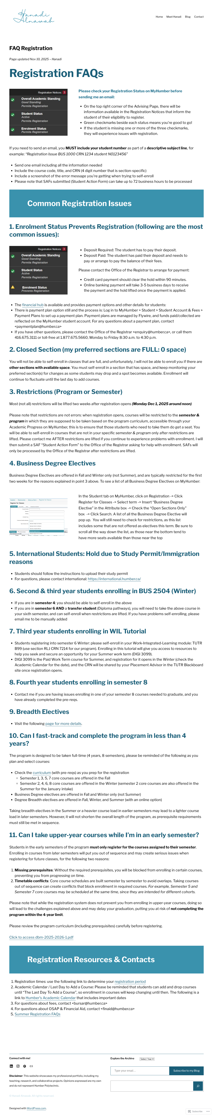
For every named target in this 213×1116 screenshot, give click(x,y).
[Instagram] (18, 1066)
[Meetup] (25, 1066)
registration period (130, 981)
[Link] (31, 1066)
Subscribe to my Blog (186, 1070)
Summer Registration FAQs (37, 1014)
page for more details (63, 723)
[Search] (198, 1086)
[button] (38, 517)
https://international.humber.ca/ (114, 579)
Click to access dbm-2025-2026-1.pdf (41, 937)
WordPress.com (36, 1108)
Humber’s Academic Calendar (51, 998)
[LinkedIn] (11, 1066)
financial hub (33, 305)
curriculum (42, 772)
